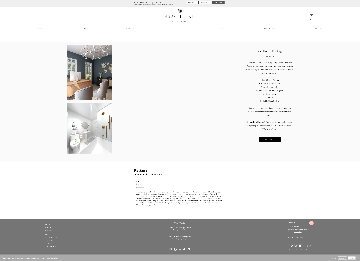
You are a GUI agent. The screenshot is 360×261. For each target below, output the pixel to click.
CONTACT (48, 240)
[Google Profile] (189, 249)
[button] (177, 29)
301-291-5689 (297, 232)
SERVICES (48, 231)
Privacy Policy (55, 258)
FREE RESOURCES (51, 237)
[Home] (311, 223)
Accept (352, 258)
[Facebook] (175, 249)
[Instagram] (170, 249)
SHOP (47, 234)
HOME (47, 221)
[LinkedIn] (179, 249)
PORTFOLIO (49, 228)
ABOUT (47, 225)
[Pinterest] (184, 249)
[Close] (358, 257)
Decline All (342, 258)
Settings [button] (334, 258)
